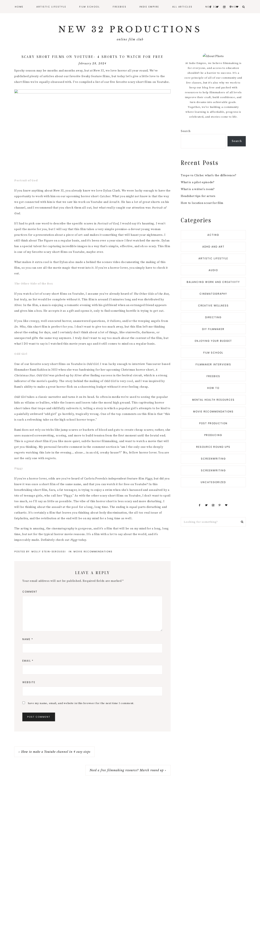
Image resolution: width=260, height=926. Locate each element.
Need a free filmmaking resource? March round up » (128, 770)
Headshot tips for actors (198, 196)
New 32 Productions (130, 29)
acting (213, 235)
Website (28, 682)
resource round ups (213, 447)
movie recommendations (93, 551)
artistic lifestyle (213, 258)
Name (27, 639)
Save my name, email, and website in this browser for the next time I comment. (81, 703)
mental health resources (213, 399)
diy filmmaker (213, 329)
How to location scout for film (202, 203)
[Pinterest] (219, 505)
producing (213, 435)
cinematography (213, 293)
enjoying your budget (213, 341)
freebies (213, 376)
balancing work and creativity (213, 282)
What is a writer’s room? (198, 189)
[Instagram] (213, 505)
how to (213, 388)
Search (186, 131)
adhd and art (213, 246)
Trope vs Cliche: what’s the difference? (208, 175)
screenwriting (213, 458)
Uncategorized (213, 482)
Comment (29, 591)
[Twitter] (206, 505)
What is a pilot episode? (197, 182)
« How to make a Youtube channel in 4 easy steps (54, 752)
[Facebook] (199, 505)
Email (28, 660)
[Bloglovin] (226, 505)
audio (213, 270)
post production (213, 423)
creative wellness (213, 305)
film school (213, 352)
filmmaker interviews (213, 364)
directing (213, 317)
